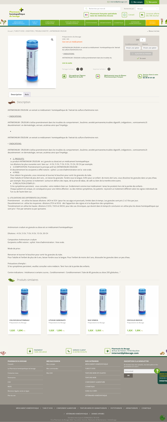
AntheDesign (112, 420)
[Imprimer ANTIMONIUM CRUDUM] (109, 69)
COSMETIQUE (118, 23)
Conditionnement (131, 44)
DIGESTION (30, 31)
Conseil (131, 15)
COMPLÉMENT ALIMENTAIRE (50, 23)
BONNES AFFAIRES (153, 23)
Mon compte (138, 2)
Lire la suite (67, 63)
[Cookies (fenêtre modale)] (162, 418)
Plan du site (12, 395)
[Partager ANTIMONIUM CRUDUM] (77, 69)
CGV (9, 382)
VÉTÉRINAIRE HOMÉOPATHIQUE (135, 23)
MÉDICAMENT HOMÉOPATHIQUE (18, 23)
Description (16, 94)
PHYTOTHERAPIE (91, 23)
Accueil (10, 31)
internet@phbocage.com (118, 2)
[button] (52, 39)
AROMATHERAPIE (105, 23)
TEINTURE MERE (90, 378)
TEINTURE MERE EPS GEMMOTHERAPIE (72, 23)
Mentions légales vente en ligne (18, 391)
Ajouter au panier (143, 54)
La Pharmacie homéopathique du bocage (22, 368)
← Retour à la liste (153, 31)
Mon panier (153, 2)
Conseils (10, 364)
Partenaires (12, 378)
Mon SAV (49, 373)
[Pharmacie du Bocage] (17, 12)
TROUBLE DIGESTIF (41, 31)
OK (128, 375)
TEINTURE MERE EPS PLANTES (95, 373)
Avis (27, 94)
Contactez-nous (13, 373)
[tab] (16, 94)
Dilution (145, 44)
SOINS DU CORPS (91, 391)
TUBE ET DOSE (35, 23)
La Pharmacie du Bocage (60, 420)
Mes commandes (52, 368)
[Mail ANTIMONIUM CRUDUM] (81, 69)
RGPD (10, 387)
